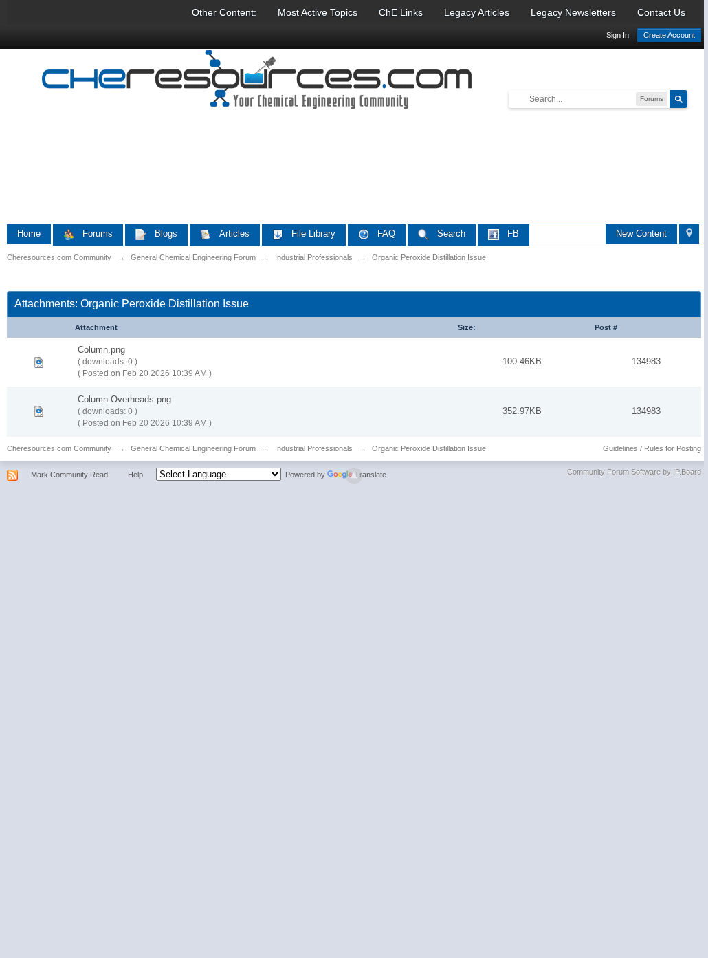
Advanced (695, 98)
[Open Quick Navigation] (689, 234)
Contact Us (661, 12)
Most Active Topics (317, 12)
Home (29, 233)
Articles (230, 233)
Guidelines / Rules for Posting (652, 448)
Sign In (617, 35)
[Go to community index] (257, 81)
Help (135, 474)
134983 (646, 361)
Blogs (161, 233)
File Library (309, 233)
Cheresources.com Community (59, 448)
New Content (641, 233)
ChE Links (401, 12)
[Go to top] (354, 476)
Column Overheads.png (124, 399)
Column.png (101, 350)
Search (447, 233)
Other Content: (224, 12)
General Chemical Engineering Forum (193, 448)
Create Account (669, 35)
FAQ (382, 233)
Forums (93, 233)
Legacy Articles (476, 12)
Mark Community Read (69, 474)
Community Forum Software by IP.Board (634, 472)
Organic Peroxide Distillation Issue (429, 448)
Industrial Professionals (314, 448)
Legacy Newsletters (573, 12)
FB (509, 233)
